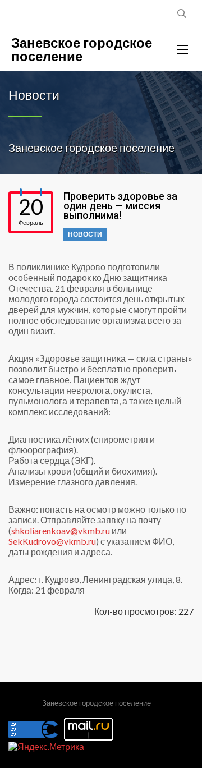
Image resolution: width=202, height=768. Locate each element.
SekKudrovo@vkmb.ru (52, 541)
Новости (85, 234)
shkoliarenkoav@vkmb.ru (60, 530)
